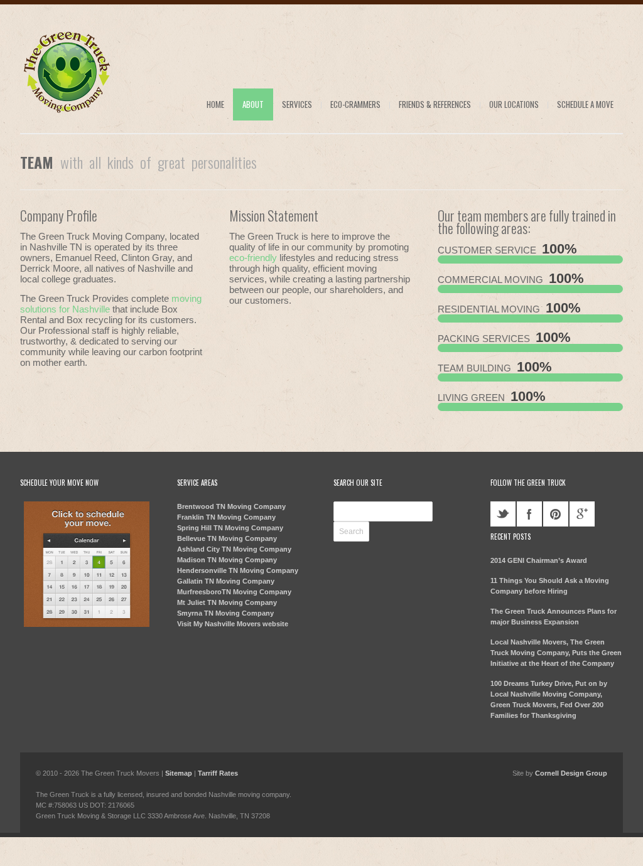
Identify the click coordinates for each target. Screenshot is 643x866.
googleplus (582, 514)
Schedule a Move (585, 104)
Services (297, 104)
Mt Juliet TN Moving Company (227, 602)
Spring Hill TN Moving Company (230, 528)
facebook (529, 514)
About (253, 104)
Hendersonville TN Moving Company (237, 570)
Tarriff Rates (218, 773)
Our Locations (514, 104)
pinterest (555, 514)
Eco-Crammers (355, 104)
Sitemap (178, 773)
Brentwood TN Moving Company (231, 506)
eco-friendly (253, 257)
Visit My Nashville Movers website (232, 624)
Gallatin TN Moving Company (225, 581)
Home (215, 104)
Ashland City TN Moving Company (234, 549)
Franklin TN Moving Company (226, 517)
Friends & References (435, 104)
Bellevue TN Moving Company (227, 538)
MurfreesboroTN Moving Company (234, 592)
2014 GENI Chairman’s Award (538, 560)
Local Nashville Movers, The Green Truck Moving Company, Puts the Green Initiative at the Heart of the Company (556, 652)
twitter (503, 514)
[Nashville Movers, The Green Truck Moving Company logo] (67, 114)
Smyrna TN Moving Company (225, 613)
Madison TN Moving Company (227, 560)
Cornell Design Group (571, 773)
